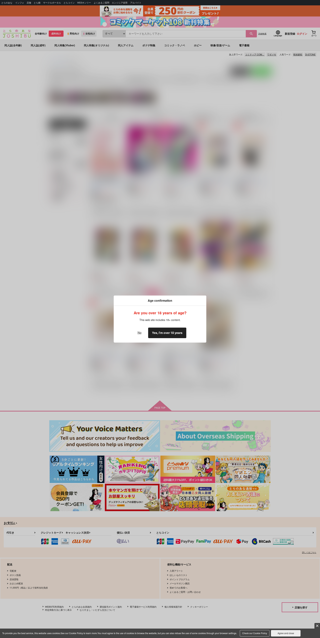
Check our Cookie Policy (254, 633)
